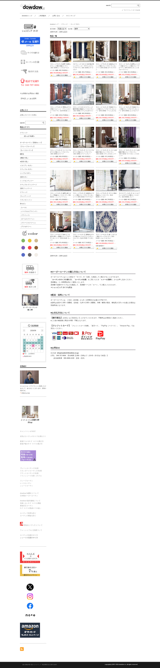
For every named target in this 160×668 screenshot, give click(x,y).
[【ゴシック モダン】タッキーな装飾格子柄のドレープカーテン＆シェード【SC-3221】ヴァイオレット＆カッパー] (129, 137)
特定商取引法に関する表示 (49, 664)
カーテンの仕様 (80, 279)
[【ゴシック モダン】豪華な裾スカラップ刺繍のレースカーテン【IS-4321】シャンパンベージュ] (60, 180)
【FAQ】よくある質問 (28, 98)
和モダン (23, 204)
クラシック (64, 24)
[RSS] (22, 650)
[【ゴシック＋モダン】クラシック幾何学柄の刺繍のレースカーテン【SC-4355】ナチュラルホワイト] (83, 94)
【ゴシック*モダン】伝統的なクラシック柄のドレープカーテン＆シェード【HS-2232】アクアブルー (83, 195)
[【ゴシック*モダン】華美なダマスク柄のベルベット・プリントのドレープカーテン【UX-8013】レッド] (60, 94)
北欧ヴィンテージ (26, 188)
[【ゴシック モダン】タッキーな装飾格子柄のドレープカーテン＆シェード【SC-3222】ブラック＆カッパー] (106, 137)
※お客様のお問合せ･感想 (29, 93)
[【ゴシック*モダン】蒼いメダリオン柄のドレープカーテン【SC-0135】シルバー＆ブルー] (106, 221)
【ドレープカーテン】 (27, 146)
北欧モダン (24, 177)
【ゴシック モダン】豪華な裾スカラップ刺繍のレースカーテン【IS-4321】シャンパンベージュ (60, 195)
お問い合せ (56, 16)
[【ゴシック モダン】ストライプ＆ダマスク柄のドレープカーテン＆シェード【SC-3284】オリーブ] (60, 137)
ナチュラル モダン (26, 169)
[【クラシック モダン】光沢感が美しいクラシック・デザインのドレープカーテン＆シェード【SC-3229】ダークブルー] (83, 51)
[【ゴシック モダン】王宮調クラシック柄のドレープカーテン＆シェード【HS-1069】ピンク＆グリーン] (129, 94)
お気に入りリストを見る (28, 115)
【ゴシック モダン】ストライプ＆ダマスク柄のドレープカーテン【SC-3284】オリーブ (60, 152)
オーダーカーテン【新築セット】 (31, 142)
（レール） (24, 207)
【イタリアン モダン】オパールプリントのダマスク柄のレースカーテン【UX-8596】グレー (129, 195)
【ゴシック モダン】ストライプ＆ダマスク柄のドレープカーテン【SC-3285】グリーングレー (83, 152)
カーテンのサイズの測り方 (62, 279)
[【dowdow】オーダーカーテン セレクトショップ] (32, 11)
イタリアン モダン (26, 165)
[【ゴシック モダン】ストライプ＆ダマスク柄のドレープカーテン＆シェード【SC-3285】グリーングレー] (83, 137)
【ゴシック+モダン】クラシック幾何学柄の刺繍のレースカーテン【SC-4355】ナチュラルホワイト (83, 108)
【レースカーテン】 (27, 150)
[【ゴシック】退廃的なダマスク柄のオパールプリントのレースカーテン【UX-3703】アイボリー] (83, 221)
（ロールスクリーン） (27, 219)
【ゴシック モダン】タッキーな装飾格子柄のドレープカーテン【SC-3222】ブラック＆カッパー (106, 152)
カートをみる (136, 10)
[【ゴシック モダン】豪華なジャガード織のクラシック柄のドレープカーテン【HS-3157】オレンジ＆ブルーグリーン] (129, 51)
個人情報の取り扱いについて (30, 664)
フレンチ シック (25, 196)
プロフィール (26, 393)
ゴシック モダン (29, 136)
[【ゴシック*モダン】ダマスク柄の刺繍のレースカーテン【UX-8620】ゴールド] (106, 180)
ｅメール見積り (106, 279)
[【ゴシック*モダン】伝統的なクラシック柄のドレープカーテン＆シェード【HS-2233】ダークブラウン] (106, 51)
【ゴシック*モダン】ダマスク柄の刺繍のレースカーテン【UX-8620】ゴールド (106, 195)
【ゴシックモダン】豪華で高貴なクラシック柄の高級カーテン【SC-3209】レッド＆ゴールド (60, 65)
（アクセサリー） (26, 226)
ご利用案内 (42, 16)
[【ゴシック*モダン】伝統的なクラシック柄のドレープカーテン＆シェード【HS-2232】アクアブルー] (83, 180)
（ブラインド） (25, 215)
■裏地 (22, 154)
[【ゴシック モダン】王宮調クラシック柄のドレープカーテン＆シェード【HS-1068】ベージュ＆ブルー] (106, 94)
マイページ (127, 10)
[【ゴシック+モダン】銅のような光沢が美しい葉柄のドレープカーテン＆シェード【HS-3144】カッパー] (60, 221)
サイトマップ (70, 16)
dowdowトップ (27, 16)
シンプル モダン (25, 173)
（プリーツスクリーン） (28, 223)
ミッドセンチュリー (27, 181)
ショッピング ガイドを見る (62, 287)
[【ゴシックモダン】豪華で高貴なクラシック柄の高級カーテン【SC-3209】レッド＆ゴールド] (60, 51)
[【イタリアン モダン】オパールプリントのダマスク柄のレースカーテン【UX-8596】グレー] (129, 180)
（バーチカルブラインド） (29, 211)
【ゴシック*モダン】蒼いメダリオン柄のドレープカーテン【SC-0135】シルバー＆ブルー (106, 236)
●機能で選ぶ (24, 158)
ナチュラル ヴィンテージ (28, 184)
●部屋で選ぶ (24, 162)
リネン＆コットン (26, 200)
